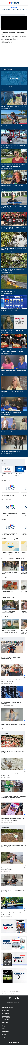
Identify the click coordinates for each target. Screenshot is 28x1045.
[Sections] (2, 2)
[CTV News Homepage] (14, 3)
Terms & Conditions (6, 1017)
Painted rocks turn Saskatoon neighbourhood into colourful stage (13, 846)
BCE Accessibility (5, 1010)
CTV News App (5, 991)
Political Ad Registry (6, 1019)
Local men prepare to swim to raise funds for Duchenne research (13, 868)
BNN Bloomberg (5, 1026)
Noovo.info (4, 1034)
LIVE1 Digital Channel (18, 474)
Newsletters (12, 991)
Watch (3, 9)
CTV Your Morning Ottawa (18, 9)
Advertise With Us (6, 993)
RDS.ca (3, 1037)
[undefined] (10, 489)
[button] (14, 80)
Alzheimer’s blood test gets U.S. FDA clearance (11, 703)
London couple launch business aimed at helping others (12, 891)
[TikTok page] (12, 998)
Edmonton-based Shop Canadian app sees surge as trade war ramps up (13, 819)
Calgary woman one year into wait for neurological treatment (11, 680)
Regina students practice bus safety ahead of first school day (13, 913)
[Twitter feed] (10, 998)
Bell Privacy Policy (6, 1016)
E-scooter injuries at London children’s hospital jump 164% (11, 658)
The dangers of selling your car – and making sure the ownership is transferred (13, 797)
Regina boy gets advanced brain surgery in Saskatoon (13, 725)
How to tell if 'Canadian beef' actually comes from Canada (13, 752)
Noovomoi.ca (4, 1035)
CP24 (3, 1025)
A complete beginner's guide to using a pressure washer (12, 774)
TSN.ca (3, 1028)
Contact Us (13, 993)
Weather (8, 9)
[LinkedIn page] (18, 998)
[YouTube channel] (15, 998)
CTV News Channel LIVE (7, 474)
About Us (18, 991)
